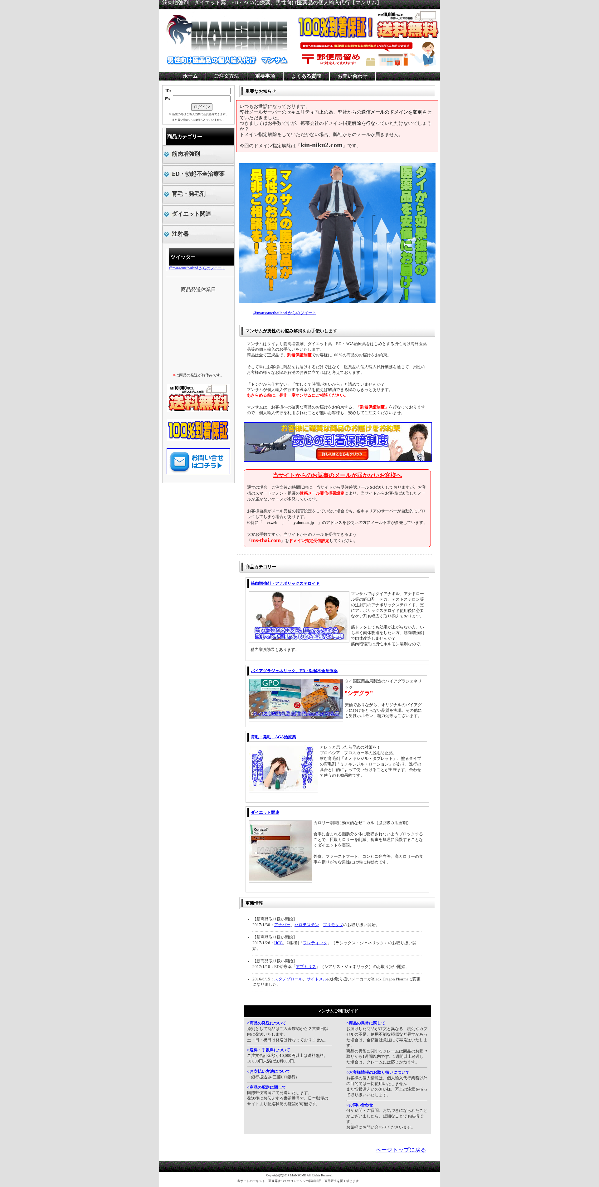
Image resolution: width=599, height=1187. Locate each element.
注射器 (180, 234)
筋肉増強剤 (186, 154)
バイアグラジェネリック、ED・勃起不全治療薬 (294, 670)
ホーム (190, 76)
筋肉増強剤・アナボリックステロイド (285, 583)
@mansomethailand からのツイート (284, 313)
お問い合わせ (353, 76)
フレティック (315, 943)
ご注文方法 (226, 76)
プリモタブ (333, 925)
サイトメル (317, 979)
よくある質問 (306, 76)
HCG (278, 943)
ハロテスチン (307, 925)
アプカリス (306, 967)
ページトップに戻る (401, 1150)
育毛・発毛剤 (189, 194)
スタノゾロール (288, 979)
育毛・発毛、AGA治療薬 (273, 737)
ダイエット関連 (265, 812)
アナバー (282, 925)
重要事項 (265, 76)
